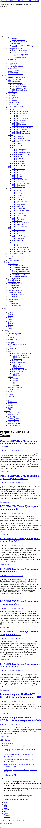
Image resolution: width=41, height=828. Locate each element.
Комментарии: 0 (17, 450)
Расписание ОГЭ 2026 (15, 106)
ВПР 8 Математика (18, 169)
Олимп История (13, 285)
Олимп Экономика (14, 305)
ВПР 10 (10, 147)
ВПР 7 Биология (17, 196)
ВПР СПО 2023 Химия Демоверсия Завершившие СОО (19, 570)
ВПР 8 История (17, 178)
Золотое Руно (12, 339)
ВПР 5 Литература (18, 240)
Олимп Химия (13, 303)
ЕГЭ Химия (12, 61)
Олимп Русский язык (19, 265)
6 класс (10, 319)
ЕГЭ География (13, 72)
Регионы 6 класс (13, 416)
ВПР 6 (10, 212)
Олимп (6, 262)
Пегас (10, 341)
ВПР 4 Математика (18, 244)
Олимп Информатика (15, 283)
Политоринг (12, 348)
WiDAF (10, 405)
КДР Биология (17, 359)
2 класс (10, 326)
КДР (9, 352)
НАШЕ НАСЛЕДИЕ (15, 387)
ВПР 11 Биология (18, 136)
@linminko (9, 743)
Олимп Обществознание (16, 294)
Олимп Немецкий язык (20, 269)
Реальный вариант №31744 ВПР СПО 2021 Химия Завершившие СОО (20, 695)
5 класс (10, 321)
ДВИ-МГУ (11, 396)
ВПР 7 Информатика (19, 205)
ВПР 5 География (18, 239)
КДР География (17, 360)
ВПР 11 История (17, 142)
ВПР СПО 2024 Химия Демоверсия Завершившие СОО (19, 507)
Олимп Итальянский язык (21, 273)
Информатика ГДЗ (10, 775)
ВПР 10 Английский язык (21, 153)
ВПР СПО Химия (6, 450)
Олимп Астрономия (15, 278)
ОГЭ (5, 75)
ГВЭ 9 (10, 258)
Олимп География (14, 282)
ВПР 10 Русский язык (19, 151)
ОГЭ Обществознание (15, 99)
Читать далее (4, 471)
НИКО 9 (15, 384)
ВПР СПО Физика (18, 115)
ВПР (5, 108)
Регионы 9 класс (13, 421)
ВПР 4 (10, 242)
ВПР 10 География (18, 163)
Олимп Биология (14, 280)
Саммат (10, 393)
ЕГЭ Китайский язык (19, 58)
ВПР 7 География (18, 197)
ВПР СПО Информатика (20, 118)
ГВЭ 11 (10, 257)
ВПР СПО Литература (19, 129)
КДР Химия (16, 375)
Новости (7, 427)
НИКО (10, 377)
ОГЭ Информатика (14, 95)
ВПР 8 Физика (17, 176)
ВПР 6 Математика (18, 213)
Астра (10, 332)
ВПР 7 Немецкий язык (19, 208)
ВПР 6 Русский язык (19, 215)
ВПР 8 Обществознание (20, 179)
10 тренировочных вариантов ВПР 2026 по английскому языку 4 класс (18, 760)
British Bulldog (13, 337)
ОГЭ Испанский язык (19, 90)
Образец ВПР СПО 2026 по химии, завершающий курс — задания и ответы (18, 444)
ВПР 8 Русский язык (19, 170)
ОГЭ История (12, 101)
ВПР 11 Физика (17, 144)
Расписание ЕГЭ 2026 (15, 74)
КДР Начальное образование (21, 353)
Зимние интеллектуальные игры (19, 350)
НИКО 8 (15, 382)
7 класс (10, 317)
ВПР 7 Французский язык (21, 210)
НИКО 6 (15, 378)
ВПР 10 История (17, 156)
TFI (9, 400)
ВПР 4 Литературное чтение (21, 251)
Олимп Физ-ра (13, 301)
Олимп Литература (14, 287)
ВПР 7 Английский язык (20, 194)
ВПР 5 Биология (17, 233)
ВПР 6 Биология (17, 217)
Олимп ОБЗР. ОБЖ (14, 292)
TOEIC (10, 403)
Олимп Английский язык (20, 267)
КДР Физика (16, 373)
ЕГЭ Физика (12, 59)
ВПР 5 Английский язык (20, 237)
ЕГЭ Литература (13, 70)
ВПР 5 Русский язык (19, 231)
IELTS (10, 398)
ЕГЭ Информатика (14, 65)
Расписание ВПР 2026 (15, 253)
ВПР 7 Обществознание (20, 201)
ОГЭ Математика (14, 81)
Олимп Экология (14, 307)
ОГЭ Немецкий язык (19, 86)
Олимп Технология (14, 298)
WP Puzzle (9, 823)
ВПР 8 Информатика (19, 185)
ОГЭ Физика (12, 92)
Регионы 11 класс (14, 425)
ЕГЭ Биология (13, 63)
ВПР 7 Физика (17, 203)
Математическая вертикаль (17, 344)
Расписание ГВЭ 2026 (15, 260)
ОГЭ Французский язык (20, 88)
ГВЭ (5, 255)
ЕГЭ (5, 36)
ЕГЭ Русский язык (18, 40)
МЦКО (6, 308)
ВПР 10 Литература (18, 165)
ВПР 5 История (17, 235)
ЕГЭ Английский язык (19, 50)
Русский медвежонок (15, 334)
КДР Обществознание (19, 369)
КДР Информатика (18, 362)
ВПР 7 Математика (18, 190)
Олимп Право (12, 296)
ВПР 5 (10, 228)
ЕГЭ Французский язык (20, 54)
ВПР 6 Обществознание (20, 226)
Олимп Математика (14, 289)
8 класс (10, 316)
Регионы (7, 411)
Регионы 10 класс (14, 423)
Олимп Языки (13, 264)
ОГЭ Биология (13, 97)
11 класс (11, 310)
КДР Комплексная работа (20, 355)
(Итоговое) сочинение (19, 41)
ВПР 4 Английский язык (20, 249)
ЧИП (9, 346)
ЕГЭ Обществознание (15, 67)
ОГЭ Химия (12, 93)
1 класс (10, 328)
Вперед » (8, 740)
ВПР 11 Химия (17, 145)
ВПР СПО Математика (20, 111)
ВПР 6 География (18, 219)
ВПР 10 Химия (17, 160)
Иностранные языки (15, 49)
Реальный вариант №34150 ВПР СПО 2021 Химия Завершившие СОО (20, 719)
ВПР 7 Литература (18, 206)
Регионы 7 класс (13, 418)
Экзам (6, 330)
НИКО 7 (15, 380)
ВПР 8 (10, 167)
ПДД (9, 409)
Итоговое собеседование (16, 77)
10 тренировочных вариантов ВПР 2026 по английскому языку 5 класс (18, 755)
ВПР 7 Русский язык (19, 192)
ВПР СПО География (19, 124)
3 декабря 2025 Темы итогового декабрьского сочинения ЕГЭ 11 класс (19, 765)
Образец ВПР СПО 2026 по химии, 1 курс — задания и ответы (19, 477)
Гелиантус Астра (13, 389)
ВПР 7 (10, 188)
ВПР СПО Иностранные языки (22, 126)
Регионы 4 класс (13, 412)
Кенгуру (11, 343)
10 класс (11, 312)
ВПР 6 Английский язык (20, 222)
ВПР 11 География (18, 138)
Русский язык (12, 38)
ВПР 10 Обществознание (20, 154)
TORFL (10, 407)
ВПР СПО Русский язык (20, 113)
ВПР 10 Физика (17, 158)
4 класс (10, 323)
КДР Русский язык (18, 371)
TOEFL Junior (12, 402)
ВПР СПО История (18, 122)
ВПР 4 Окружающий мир (20, 248)
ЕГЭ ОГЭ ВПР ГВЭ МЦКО (29, 1)
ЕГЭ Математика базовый (21, 45)
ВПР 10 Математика (19, 149)
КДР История (16, 364)
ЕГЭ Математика (14, 43)
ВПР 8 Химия (16, 174)
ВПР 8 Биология (17, 172)
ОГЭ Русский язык (14, 79)
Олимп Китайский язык (20, 276)
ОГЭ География (13, 102)
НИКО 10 (15, 386)
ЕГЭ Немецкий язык (19, 52)
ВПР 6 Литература (18, 224)
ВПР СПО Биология (19, 120)
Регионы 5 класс (13, 414)
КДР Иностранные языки (20, 357)
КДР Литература (17, 366)
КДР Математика (18, 368)
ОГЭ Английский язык (20, 84)
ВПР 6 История (17, 221)
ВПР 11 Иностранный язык (21, 140)
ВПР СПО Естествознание (21, 131)
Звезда (10, 391)
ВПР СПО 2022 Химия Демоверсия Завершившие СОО (19, 633)
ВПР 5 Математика (18, 230)
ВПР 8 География (18, 181)
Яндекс (10, 395)
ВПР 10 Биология (18, 162)
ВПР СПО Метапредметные (21, 133)
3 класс (10, 325)
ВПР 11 (10, 135)
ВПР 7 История (17, 199)
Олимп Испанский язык (20, 274)
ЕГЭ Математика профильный (22, 47)
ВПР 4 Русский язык (19, 246)
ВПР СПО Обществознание (21, 127)
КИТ (9, 335)
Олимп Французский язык (21, 271)
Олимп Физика (13, 300)
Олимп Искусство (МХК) (16, 291)
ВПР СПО (11, 110)
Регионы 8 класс (13, 420)
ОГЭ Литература (13, 104)
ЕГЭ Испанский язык (19, 56)
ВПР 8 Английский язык (20, 183)
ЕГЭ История (12, 68)
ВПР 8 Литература (18, 187)
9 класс (10, 314)
